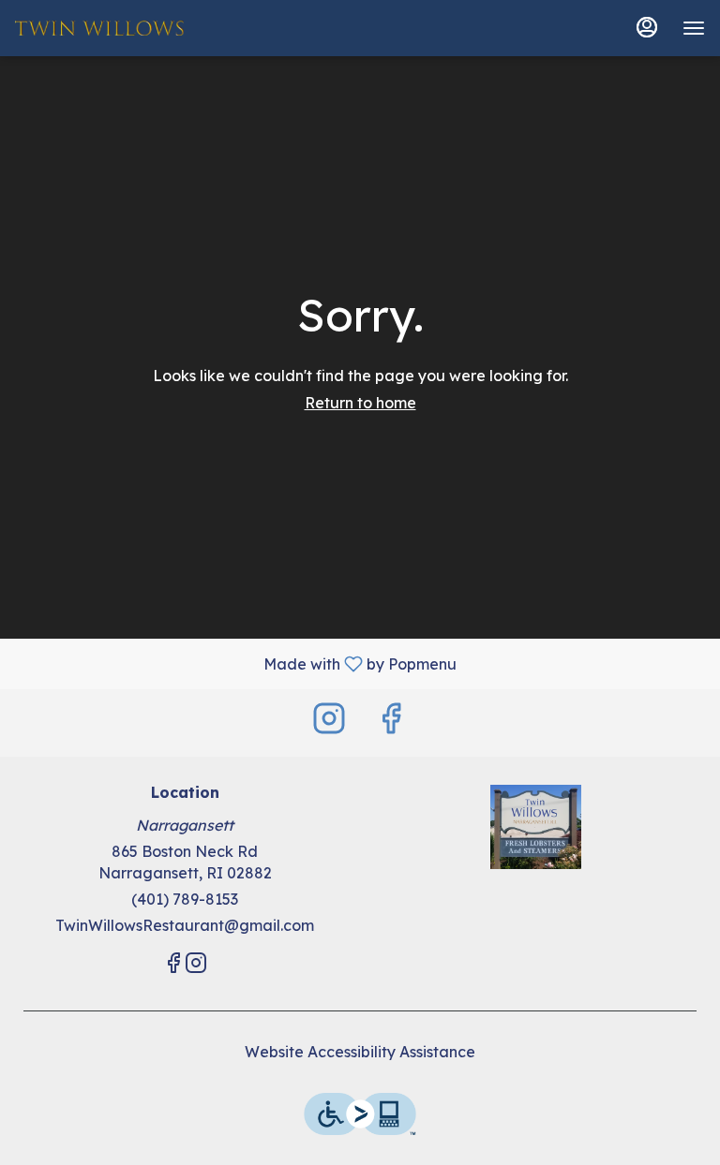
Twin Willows (535, 827)
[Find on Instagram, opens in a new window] (329, 722)
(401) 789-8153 (184, 899)
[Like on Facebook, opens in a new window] (391, 722)
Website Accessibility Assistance (360, 1051)
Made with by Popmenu (235, 663)
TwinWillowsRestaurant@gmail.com (184, 925)
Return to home (360, 402)
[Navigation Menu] (693, 28)
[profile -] (647, 27)
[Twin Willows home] (99, 28)
